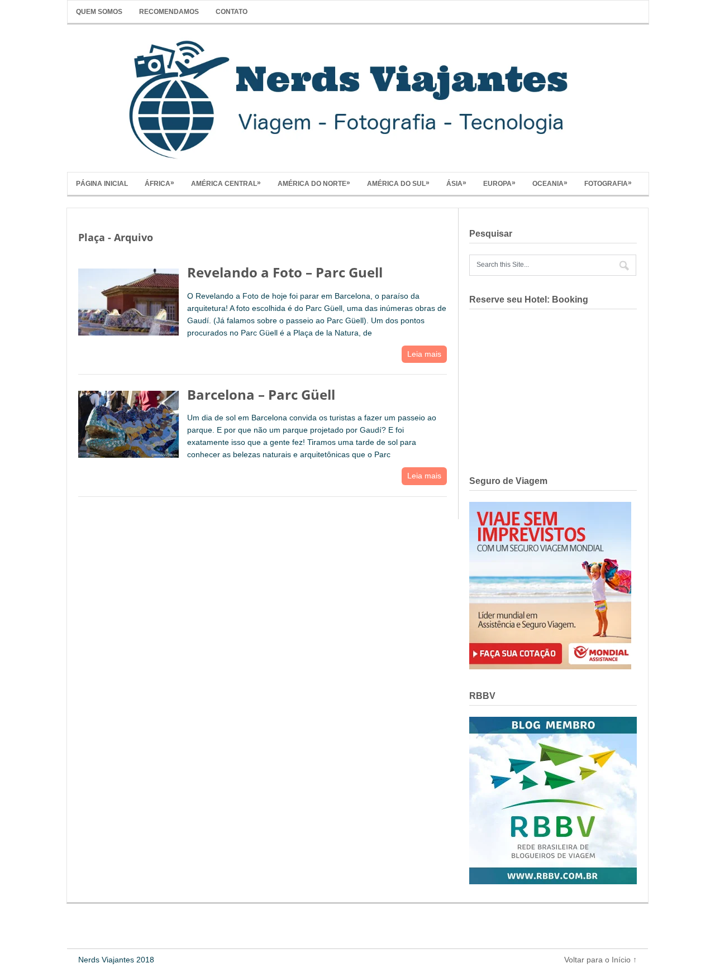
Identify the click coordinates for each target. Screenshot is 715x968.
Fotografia (608, 183)
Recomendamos (169, 12)
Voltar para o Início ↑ (600, 959)
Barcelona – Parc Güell (261, 394)
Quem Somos (99, 12)
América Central (226, 183)
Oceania (550, 183)
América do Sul (398, 183)
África (159, 183)
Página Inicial (102, 184)
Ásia (456, 183)
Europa (499, 183)
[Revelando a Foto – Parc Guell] (128, 299)
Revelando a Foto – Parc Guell (285, 272)
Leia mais (424, 353)
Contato (231, 12)
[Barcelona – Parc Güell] (128, 422)
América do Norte (314, 183)
